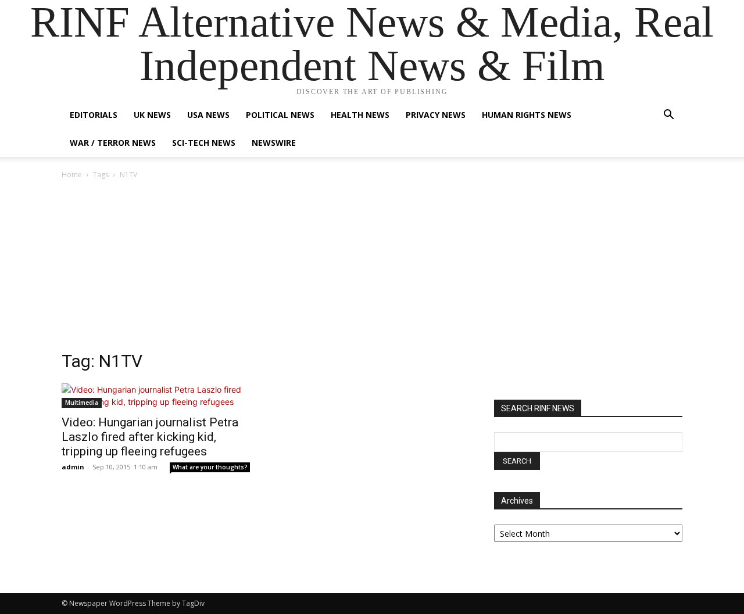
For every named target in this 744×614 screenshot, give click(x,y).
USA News (208, 114)
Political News (280, 114)
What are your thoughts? (210, 467)
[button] (668, 115)
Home (72, 174)
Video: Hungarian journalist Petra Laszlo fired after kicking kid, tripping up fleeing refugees (150, 436)
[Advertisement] (372, 268)
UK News (152, 114)
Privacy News (436, 114)
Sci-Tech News (203, 142)
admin (73, 466)
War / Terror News (113, 142)
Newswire (274, 142)
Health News (360, 114)
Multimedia (81, 402)
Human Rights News (526, 114)
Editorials (93, 114)
